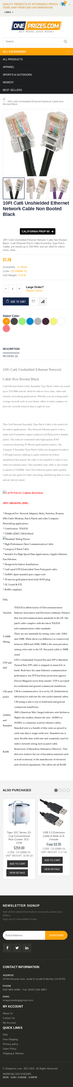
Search (65, 41)
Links (8, 12)
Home (4, 99)
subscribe (56, 935)
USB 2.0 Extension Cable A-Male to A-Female (54, 836)
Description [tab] (11, 349)
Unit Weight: (10, 275)
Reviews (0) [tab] (10, 356)
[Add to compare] (43, 301)
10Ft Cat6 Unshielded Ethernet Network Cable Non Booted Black (36, 208)
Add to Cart (18, 301)
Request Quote (34, 290)
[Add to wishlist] (33, 301)
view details (17, 873)
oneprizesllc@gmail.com (18, 1000)
